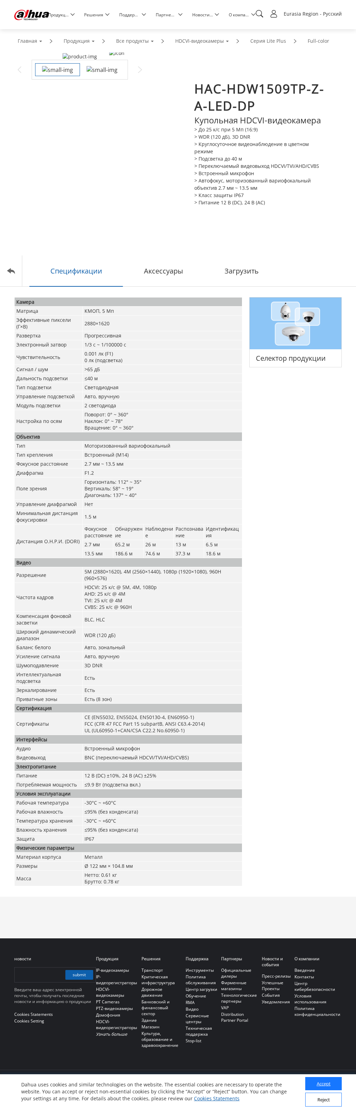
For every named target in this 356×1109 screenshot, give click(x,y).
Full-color (318, 41)
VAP (225, 1008)
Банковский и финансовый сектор (155, 1008)
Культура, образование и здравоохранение (159, 1039)
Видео (192, 1009)
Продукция (77, 41)
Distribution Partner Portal (234, 1017)
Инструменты (200, 970)
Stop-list (193, 1041)
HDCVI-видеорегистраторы (116, 1024)
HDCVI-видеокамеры (199, 41)
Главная (27, 41)
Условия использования (310, 999)
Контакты (304, 977)
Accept (324, 1084)
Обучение (196, 996)
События (271, 995)
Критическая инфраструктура (158, 980)
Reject (323, 1099)
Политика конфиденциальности (317, 1011)
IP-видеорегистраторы (116, 980)
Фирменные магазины (233, 986)
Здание (149, 1020)
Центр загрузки (201, 989)
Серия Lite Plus (268, 41)
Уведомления (276, 1002)
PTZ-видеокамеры (114, 1008)
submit (79, 975)
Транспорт (152, 970)
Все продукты (132, 41)
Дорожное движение (152, 992)
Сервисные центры (197, 1019)
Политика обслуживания (201, 980)
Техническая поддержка (199, 1031)
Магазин (150, 1027)
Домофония (108, 1015)
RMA (190, 1002)
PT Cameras (108, 1002)
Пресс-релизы (276, 976)
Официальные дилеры (236, 973)
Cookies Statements (217, 1098)
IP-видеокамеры (112, 970)
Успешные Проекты (272, 986)
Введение (304, 970)
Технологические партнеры (239, 998)
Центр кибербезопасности (314, 986)
